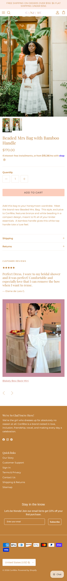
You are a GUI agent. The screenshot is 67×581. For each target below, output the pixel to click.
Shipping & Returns (13, 482)
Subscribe (55, 522)
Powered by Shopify (27, 570)
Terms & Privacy (11, 472)
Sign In (6, 467)
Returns (7, 246)
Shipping (7, 238)
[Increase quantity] (24, 179)
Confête (13, 570)
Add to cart (33, 192)
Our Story (8, 457)
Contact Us (8, 477)
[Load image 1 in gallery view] (33, 66)
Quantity (7, 172)
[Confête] (33, 12)
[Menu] (3, 12)
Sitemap (7, 487)
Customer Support (13, 462)
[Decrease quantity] (6, 179)
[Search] (10, 12)
